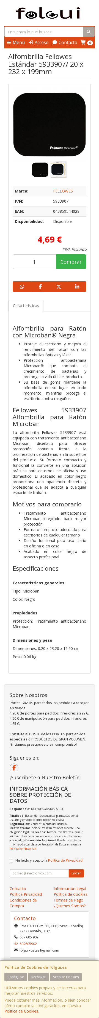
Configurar (15, 977)
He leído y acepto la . (49, 860)
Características (26, 305)
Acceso (41, 42)
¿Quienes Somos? (70, 905)
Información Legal (70, 888)
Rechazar (38, 977)
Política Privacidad (26, 894)
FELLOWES (63, 191)
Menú (18, 42)
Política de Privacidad (23, 849)
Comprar (71, 261)
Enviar (76, 873)
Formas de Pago (68, 900)
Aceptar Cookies (66, 977)
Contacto (67, 42)
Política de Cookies (21, 1011)
